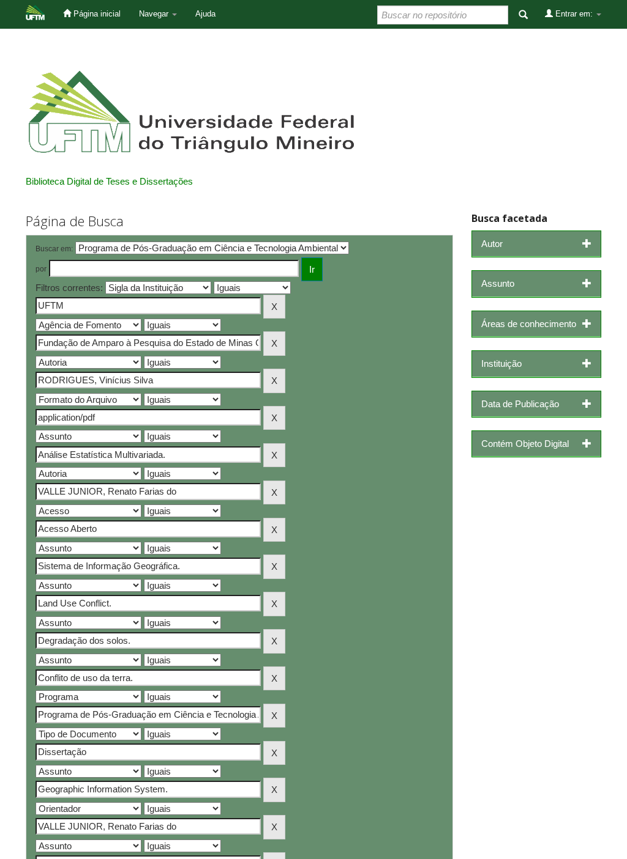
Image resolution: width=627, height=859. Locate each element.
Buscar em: (54, 249)
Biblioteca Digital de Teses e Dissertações (109, 181)
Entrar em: (574, 13)
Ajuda (205, 13)
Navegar (155, 13)
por (41, 269)
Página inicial (96, 13)
